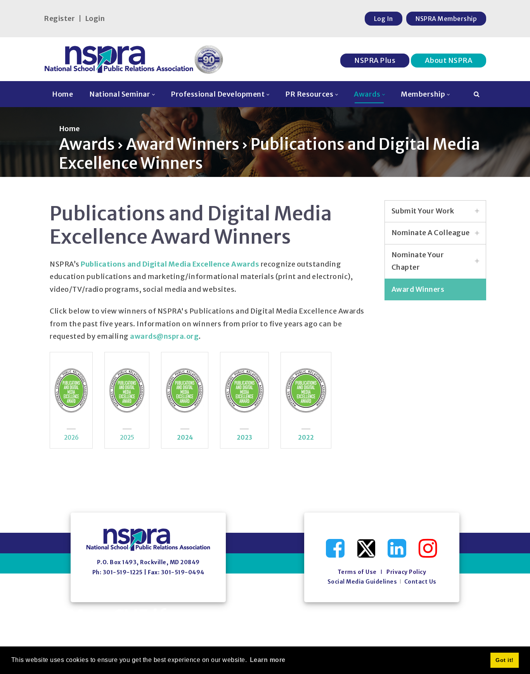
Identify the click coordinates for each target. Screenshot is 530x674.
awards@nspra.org (164, 336)
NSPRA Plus (374, 60)
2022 (306, 437)
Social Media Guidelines (362, 581)
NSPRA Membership (446, 19)
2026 (71, 437)
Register (59, 18)
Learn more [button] (268, 660)
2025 (127, 437)
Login (95, 18)
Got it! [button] (504, 660)
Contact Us (420, 581)
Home (69, 128)
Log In (383, 19)
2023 (244, 437)
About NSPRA (449, 60)
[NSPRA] (134, 59)
